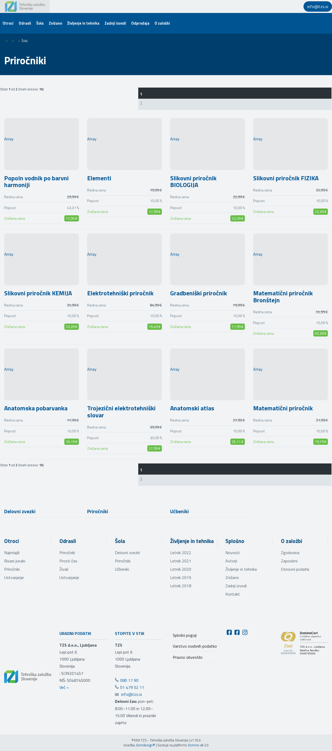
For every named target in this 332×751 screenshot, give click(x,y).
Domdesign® (145, 745)
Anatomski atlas (192, 408)
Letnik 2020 (180, 569)
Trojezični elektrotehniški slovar (121, 411)
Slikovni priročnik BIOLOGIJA (193, 181)
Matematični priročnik (283, 408)
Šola (120, 541)
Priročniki (97, 511)
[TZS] (25, 6)
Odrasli (67, 541)
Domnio (193, 745)
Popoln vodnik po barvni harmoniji (36, 181)
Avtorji (231, 561)
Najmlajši (11, 552)
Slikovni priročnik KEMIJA (38, 293)
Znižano (232, 577)
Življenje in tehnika (192, 541)
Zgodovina (290, 552)
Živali (63, 569)
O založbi (291, 541)
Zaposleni (289, 561)
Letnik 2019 (180, 577)
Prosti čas (68, 561)
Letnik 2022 (180, 552)
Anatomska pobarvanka (35, 408)
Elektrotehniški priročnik (120, 293)
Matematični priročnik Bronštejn (283, 296)
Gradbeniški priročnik (198, 293)
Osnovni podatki (295, 569)
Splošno (234, 541)
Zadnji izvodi (236, 586)
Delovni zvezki (20, 511)
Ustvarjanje (14, 577)
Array (8, 139)
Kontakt (232, 594)
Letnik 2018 (180, 586)
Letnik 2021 (180, 561)
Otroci (11, 541)
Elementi (99, 178)
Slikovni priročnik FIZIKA (286, 178)
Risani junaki (14, 561)
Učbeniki (179, 511)
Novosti (232, 552)
